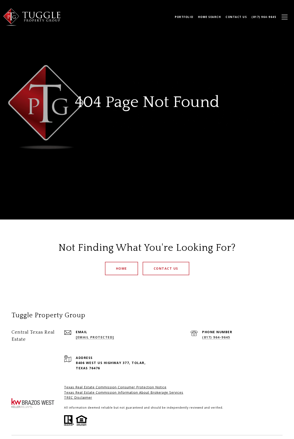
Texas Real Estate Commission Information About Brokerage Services (123, 392)
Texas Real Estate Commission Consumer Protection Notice (115, 387)
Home (121, 268)
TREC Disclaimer (78, 397)
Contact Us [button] (166, 268)
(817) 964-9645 (216, 337)
